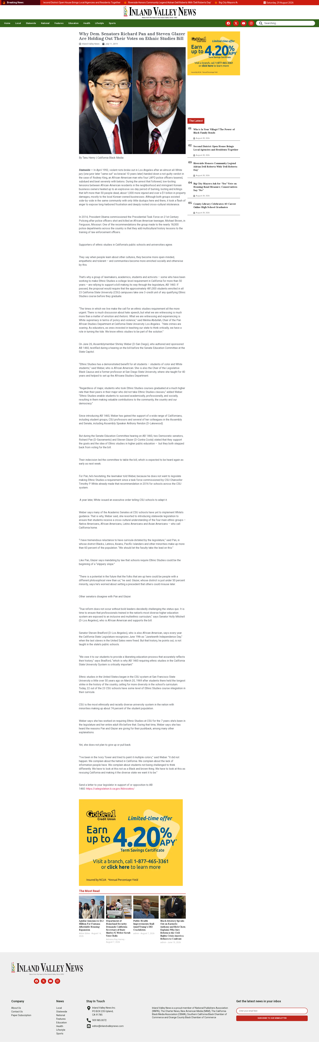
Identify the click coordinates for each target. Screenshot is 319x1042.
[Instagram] (251, 23)
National (45, 23)
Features (58, 23)
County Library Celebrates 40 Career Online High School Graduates (214, 205)
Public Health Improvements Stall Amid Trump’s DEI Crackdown (143, 925)
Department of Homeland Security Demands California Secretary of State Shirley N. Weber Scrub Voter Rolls (118, 928)
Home (7, 23)
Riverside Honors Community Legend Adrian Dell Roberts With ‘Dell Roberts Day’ (215, 166)
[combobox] (285, 23)
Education (73, 23)
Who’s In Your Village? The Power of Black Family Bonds (214, 131)
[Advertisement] (213, 97)
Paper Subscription (21, 1015)
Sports (112, 23)
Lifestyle (99, 23)
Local (18, 23)
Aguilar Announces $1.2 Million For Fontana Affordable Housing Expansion (91, 925)
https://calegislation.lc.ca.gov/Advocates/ (110, 788)
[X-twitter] (236, 23)
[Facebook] (228, 23)
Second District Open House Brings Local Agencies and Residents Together (215, 148)
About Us (16, 1008)
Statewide (31, 23)
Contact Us (17, 1011)
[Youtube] (244, 23)
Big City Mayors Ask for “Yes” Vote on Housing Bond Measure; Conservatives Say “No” (215, 187)
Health (86, 23)
